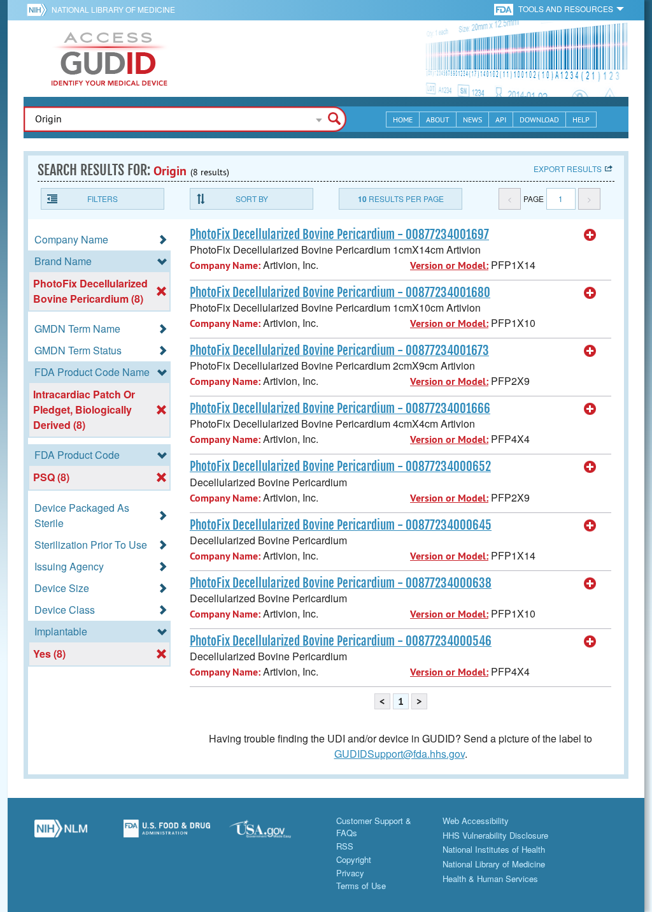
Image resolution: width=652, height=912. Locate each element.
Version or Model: (449, 265)
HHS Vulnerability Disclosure (495, 835)
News (472, 119)
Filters (102, 198)
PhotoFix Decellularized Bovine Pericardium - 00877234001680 (340, 292)
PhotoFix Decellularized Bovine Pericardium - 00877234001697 (339, 234)
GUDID (109, 58)
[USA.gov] (272, 834)
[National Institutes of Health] (39, 9)
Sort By (252, 198)
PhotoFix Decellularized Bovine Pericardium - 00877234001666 (340, 408)
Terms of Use (361, 885)
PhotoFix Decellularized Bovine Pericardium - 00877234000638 (341, 583)
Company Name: (225, 265)
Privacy (350, 873)
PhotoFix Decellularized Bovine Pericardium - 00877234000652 (340, 466)
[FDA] (504, 8)
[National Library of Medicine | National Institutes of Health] (60, 834)
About (438, 119)
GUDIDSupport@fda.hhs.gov (399, 753)
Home (403, 119)
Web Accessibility (476, 820)
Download (539, 119)
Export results (568, 168)
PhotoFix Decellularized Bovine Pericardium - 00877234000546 (341, 641)
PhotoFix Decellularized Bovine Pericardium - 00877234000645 (341, 525)
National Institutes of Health (494, 849)
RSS (344, 846)
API (500, 119)
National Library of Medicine (113, 9)
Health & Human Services (490, 878)
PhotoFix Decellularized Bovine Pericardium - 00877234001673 (339, 350)
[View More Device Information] (590, 235)
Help (581, 119)
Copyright (353, 859)
